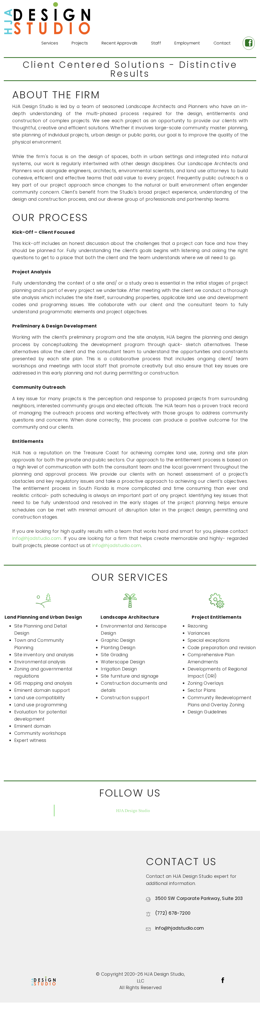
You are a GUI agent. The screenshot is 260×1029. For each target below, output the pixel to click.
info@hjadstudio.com (36, 538)
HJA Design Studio (133, 810)
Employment (187, 43)
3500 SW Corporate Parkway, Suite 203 (199, 898)
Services (49, 43)
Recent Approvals (120, 43)
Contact (222, 43)
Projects (80, 43)
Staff (156, 43)
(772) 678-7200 (172, 913)
